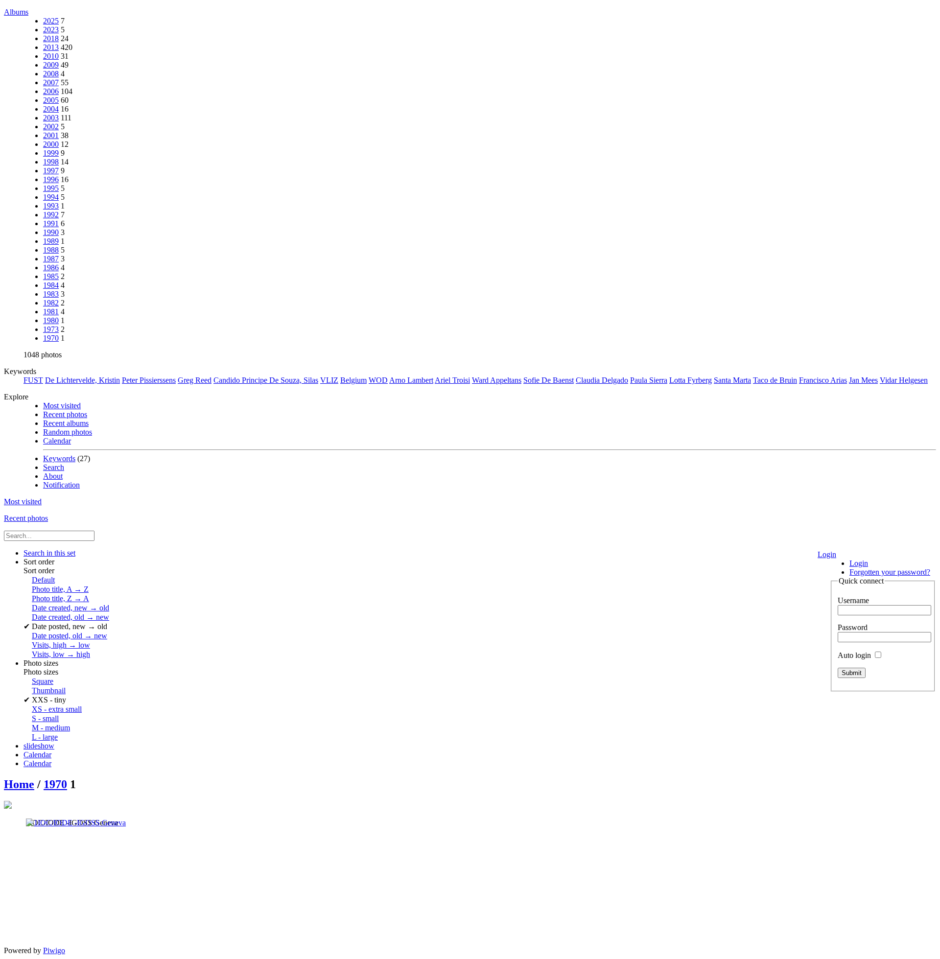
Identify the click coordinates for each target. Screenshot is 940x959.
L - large (45, 737)
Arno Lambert (411, 380)
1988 (51, 250)
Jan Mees (863, 380)
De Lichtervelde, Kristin (82, 380)
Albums (16, 12)
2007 (51, 82)
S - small (45, 718)
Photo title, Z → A (60, 598)
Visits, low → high (61, 654)
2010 (51, 56)
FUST (33, 380)
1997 (51, 170)
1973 (51, 329)
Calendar (57, 441)
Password (853, 627)
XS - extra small (57, 709)
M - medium (51, 728)
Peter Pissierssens (149, 380)
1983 (51, 294)
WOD (378, 380)
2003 (51, 118)
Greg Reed (195, 380)
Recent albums (66, 423)
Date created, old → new (70, 617)
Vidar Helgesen (904, 380)
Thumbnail (49, 690)
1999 (51, 153)
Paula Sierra (648, 380)
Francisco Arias (823, 380)
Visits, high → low (61, 645)
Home (19, 784)
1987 (51, 259)
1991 (51, 223)
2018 (51, 38)
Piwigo (54, 950)
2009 (51, 65)
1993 (51, 206)
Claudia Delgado (602, 380)
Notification (61, 485)
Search (53, 467)
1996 (51, 179)
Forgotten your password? (889, 572)
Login (827, 554)
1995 (51, 188)
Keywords (59, 458)
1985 (51, 276)
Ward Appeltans (496, 380)
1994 (51, 197)
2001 (51, 135)
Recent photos (65, 414)
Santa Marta (732, 380)
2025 (51, 21)
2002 (51, 126)
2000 (51, 144)
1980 (51, 320)
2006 (51, 91)
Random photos (67, 432)
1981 (51, 311)
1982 (51, 303)
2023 (51, 29)
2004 (51, 109)
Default (43, 580)
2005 (51, 100)
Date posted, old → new (69, 636)
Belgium (353, 380)
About (53, 476)
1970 (51, 338)
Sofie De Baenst (548, 380)
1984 (51, 285)
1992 (51, 215)
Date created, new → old (70, 608)
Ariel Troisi (452, 380)
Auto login (855, 655)
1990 (51, 232)
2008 (51, 74)
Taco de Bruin (775, 380)
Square (42, 681)
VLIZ (329, 380)
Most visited (62, 405)
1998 (51, 162)
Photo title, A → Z (60, 589)
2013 (51, 47)
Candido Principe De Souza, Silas (265, 380)
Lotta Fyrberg (690, 380)
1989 (51, 241)
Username (853, 600)
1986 (51, 267)
